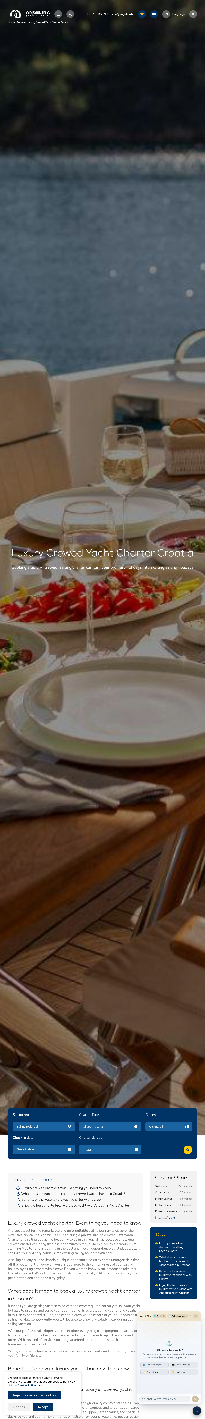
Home (11, 22)
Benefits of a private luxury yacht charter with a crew (61, 1199)
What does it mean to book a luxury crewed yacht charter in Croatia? (73, 1194)
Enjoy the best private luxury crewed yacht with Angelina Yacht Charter (75, 1205)
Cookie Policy (27, 1385)
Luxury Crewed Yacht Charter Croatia (48, 22)
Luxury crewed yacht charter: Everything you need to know (66, 1188)
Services (21, 22)
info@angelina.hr (123, 14)
